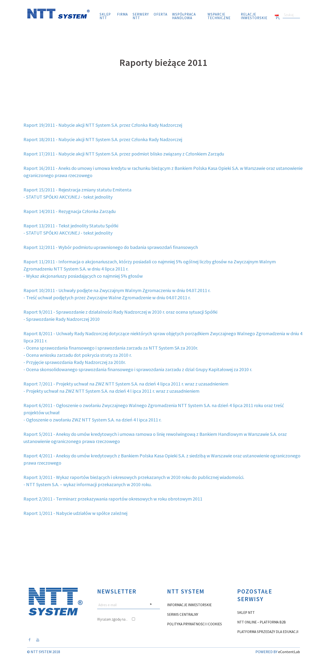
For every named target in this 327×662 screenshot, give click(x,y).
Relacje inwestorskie (254, 16)
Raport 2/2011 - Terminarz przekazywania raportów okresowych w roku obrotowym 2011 (112, 499)
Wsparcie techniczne (219, 16)
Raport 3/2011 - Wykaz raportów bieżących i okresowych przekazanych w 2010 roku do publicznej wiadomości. (133, 477)
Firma (122, 14)
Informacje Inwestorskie (189, 605)
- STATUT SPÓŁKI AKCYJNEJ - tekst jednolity (68, 197)
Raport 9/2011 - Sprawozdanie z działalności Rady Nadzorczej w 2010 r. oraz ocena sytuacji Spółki (120, 312)
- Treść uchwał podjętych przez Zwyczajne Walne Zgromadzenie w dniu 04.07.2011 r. (107, 297)
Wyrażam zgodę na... (112, 619)
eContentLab (289, 651)
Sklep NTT (105, 16)
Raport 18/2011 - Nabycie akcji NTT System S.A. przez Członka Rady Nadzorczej (102, 139)
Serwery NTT (141, 16)
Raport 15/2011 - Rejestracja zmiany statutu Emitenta (77, 190)
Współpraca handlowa (184, 16)
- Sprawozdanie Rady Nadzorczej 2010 (61, 319)
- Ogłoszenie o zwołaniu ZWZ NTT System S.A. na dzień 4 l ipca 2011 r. (92, 420)
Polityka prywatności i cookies (194, 624)
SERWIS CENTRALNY (182, 614)
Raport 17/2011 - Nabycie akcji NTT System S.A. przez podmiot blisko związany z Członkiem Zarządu (123, 154)
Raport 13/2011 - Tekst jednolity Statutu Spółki (70, 226)
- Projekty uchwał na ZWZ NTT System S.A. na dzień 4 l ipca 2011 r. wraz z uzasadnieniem (111, 391)
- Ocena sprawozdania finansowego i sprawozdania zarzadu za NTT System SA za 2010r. (110, 348)
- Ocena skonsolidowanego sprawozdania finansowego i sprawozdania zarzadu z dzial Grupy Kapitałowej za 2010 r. (137, 369)
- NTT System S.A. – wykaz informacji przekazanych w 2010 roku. (87, 484)
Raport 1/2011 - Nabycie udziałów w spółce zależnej (75, 513)
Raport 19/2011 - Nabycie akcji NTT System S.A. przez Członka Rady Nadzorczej (102, 125)
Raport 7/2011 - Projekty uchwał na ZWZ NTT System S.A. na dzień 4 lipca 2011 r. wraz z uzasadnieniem (125, 384)
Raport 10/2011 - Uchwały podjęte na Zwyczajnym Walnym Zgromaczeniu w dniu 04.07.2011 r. (116, 290)
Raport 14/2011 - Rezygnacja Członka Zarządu (69, 211)
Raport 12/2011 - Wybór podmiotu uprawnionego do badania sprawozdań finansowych (110, 247)
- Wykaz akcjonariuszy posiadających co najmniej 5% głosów (83, 276)
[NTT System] (58, 13)
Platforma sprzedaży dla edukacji (267, 631)
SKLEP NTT (246, 612)
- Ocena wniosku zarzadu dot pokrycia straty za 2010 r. (77, 355)
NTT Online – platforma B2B (261, 622)
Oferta (160, 14)
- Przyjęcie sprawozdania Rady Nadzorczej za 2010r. (74, 362)
